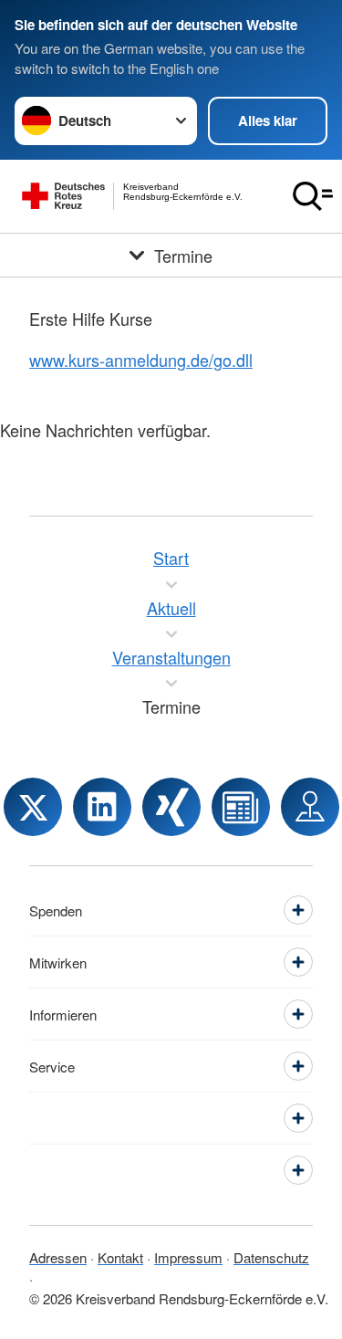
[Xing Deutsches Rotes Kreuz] (171, 807)
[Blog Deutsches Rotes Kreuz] (241, 807)
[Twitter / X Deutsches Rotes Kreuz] (33, 807)
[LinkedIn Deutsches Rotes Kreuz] (102, 807)
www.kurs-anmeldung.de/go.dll (141, 359)
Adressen (58, 1257)
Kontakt (120, 1257)
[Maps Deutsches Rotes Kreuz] (310, 807)
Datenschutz (271, 1257)
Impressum (188, 1257)
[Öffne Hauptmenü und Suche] (313, 196)
